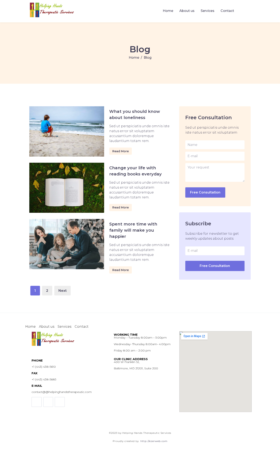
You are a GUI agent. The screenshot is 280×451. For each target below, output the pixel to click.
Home (168, 11)
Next (62, 291)
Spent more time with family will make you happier (133, 230)
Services (207, 11)
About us (187, 11)
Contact (227, 11)
